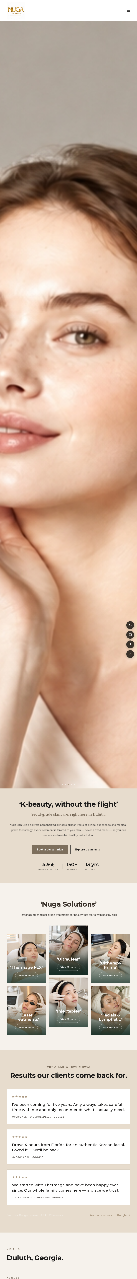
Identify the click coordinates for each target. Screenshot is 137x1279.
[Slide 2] (65, 784)
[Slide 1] (62, 784)
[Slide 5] (74, 784)
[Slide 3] (68, 784)
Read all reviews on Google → (110, 1215)
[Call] (130, 625)
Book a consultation (50, 849)
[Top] (130, 654)
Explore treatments (87, 849)
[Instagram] (130, 635)
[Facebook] (130, 644)
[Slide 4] (71, 784)
